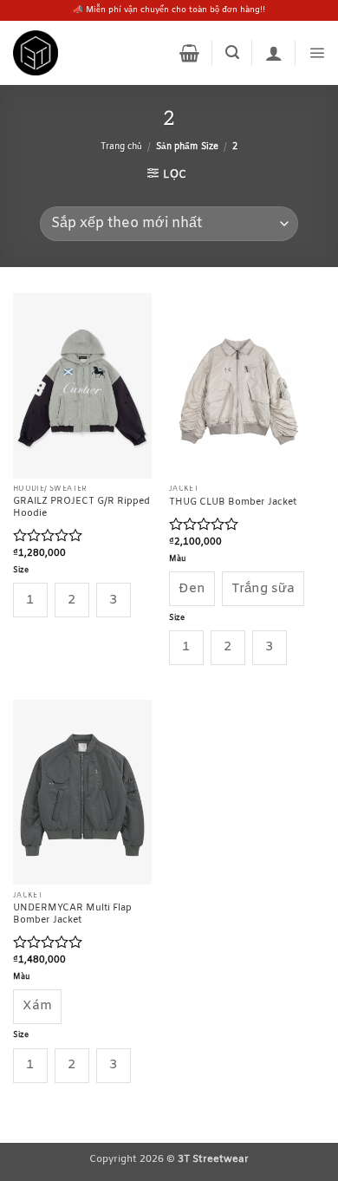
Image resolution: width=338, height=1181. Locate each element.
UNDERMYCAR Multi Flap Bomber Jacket (72, 914)
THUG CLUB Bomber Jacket (232, 502)
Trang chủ (121, 147)
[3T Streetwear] (35, 52)
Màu (177, 559)
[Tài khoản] (274, 53)
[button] (189, 53)
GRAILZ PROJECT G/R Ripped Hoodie (81, 507)
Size (21, 571)
